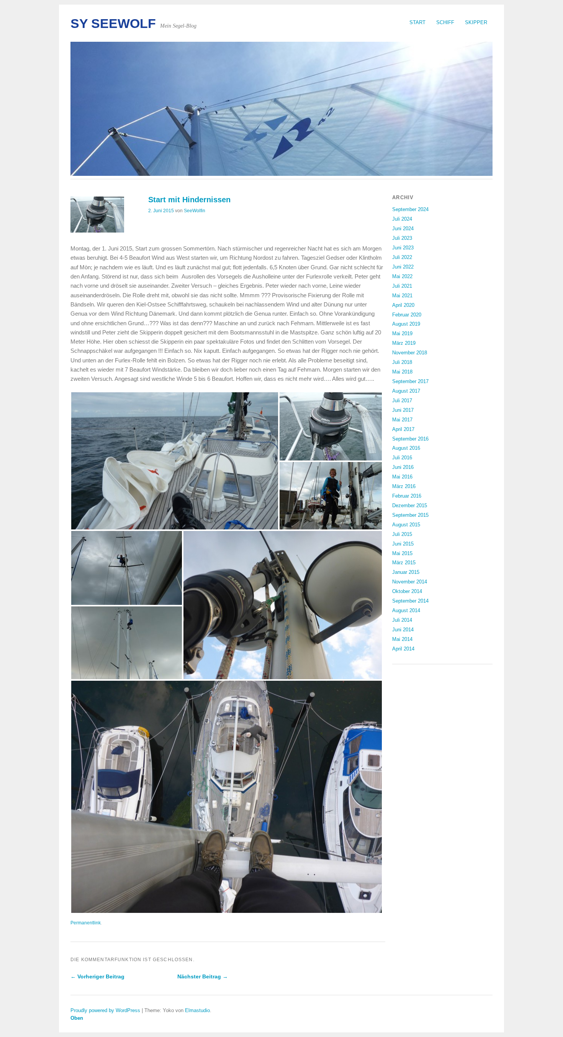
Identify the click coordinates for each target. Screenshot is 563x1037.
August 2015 (406, 525)
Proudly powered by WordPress (105, 1010)
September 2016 (410, 439)
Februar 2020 (406, 315)
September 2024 (410, 209)
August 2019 (406, 324)
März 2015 (404, 562)
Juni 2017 (403, 410)
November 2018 (409, 352)
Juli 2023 (402, 238)
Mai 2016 (402, 477)
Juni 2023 (403, 248)
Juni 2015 (403, 544)
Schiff (445, 22)
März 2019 (404, 343)
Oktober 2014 (407, 591)
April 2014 (403, 649)
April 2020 (403, 305)
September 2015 (410, 515)
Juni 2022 (403, 267)
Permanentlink (85, 923)
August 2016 (406, 448)
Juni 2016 (403, 467)
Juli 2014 (402, 620)
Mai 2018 (402, 372)
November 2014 (409, 582)
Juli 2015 (402, 534)
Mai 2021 (402, 295)
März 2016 (404, 486)
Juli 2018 (402, 362)
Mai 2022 (402, 276)
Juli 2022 (402, 257)
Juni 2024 (403, 228)
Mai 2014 (402, 639)
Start (417, 22)
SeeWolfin (194, 210)
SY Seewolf (113, 23)
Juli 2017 (402, 400)
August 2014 (406, 610)
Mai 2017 (402, 420)
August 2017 (406, 391)
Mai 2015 (402, 553)
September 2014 (410, 601)
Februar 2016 (406, 496)
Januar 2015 (405, 572)
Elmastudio (197, 1010)
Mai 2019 (402, 333)
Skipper (476, 22)
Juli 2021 (402, 286)
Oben (76, 1018)
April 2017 (403, 429)
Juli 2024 (402, 219)
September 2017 (410, 381)
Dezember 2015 (409, 505)
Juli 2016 (402, 457)
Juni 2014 (403, 629)
